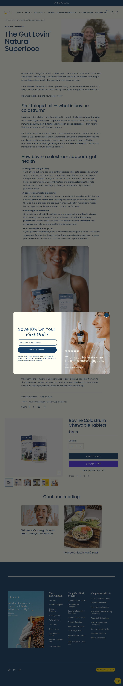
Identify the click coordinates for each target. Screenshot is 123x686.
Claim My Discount (37, 350)
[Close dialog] (106, 315)
